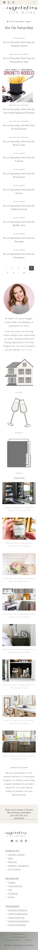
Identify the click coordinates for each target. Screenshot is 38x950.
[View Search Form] (34, 2)
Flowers (11, 882)
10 (24, 272)
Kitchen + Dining (16, 854)
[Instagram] (13, 2)
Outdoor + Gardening (18, 865)
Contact (28, 940)
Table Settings (15, 886)
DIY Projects (14, 869)
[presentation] (19, 85)
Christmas (13, 893)
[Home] (7, 21)
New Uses (12, 54)
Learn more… (26, 350)
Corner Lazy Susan (17, 925)
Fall (10, 889)
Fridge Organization (18, 914)
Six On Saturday (19, 38)
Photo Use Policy (14, 940)
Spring (11, 897)
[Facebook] (4, 2)
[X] (9, 2)
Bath (10, 858)
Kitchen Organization (18, 921)
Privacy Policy (19, 934)
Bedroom (12, 862)
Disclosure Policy (19, 937)
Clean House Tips (16, 917)
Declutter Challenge (17, 910)
